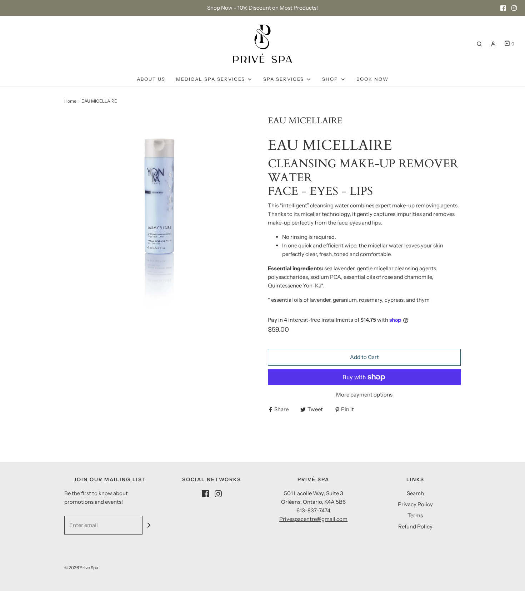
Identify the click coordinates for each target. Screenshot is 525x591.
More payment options (364, 394)
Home (70, 101)
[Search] (479, 44)
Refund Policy (415, 526)
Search (415, 493)
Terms (415, 515)
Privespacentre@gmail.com (313, 519)
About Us (151, 79)
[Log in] (493, 44)
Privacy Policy (415, 504)
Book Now (372, 79)
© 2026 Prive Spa (81, 567)
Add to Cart (364, 357)
